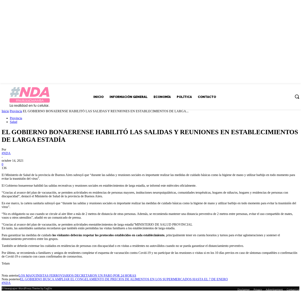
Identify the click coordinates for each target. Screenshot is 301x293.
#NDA (6, 153)
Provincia (16, 111)
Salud (13, 122)
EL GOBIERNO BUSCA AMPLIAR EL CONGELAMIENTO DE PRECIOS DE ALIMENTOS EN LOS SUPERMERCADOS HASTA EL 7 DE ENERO (124, 279)
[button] (296, 96)
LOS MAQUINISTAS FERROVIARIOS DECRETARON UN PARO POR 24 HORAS (77, 275)
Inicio (5, 111)
